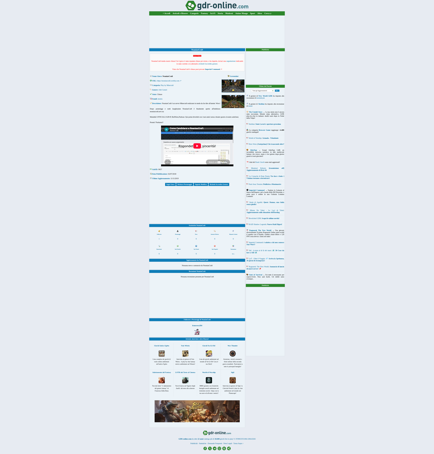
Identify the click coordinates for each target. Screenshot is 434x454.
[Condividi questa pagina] (229, 450)
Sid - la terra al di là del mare (260, 250)
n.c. (233, 254)
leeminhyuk (260, 98)
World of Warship (255, 138)
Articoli (188, 339)
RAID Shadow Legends (257, 224)
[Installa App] (220, 450)
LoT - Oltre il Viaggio (257, 259)
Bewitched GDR (255, 218)
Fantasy (204, 13)
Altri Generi (162, 90)
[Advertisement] (217, 31)
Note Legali (227, 443)
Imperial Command (256, 242)
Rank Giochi (260, 162)
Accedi (166, 13)
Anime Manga (241, 13)
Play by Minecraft (167, 85)
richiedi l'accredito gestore (208, 64)
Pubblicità (265, 50)
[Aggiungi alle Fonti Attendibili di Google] (224, 450)
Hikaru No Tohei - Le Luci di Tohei (267, 210)
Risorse (205, 339)
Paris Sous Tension (255, 184)
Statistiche (202, 443)
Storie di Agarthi (255, 202)
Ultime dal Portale (265, 86)
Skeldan (252, 124)
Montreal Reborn (258, 168)
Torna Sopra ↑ (238, 443)
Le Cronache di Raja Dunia (259, 176)
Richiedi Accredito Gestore (219, 184)
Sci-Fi (212, 13)
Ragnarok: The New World (259, 267)
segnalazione (231, 61)
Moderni (229, 13)
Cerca (267, 13)
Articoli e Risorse (180, 13)
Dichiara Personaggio (184, 184)
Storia (220, 13)
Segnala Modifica (201, 184)
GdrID (154, 169)
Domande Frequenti (215, 443)
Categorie (194, 13)
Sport (252, 13)
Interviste (195, 339)
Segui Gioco (170, 184)
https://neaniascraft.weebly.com (168, 81)
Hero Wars (252, 144)
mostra (160, 99)
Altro (259, 13)
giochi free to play (226, 439)
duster (250, 106)
